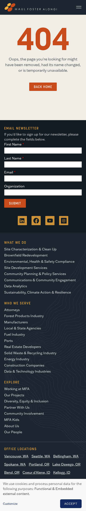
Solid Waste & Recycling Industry (30, 353)
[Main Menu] (77, 7)
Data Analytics (15, 286)
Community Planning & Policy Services (35, 274)
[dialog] (43, 495)
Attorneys (12, 310)
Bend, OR (11, 472)
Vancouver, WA (16, 456)
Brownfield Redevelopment (26, 255)
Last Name (12, 158)
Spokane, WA (15, 464)
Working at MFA (16, 389)
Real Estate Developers (22, 347)
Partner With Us (16, 407)
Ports (8, 341)
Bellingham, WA (65, 456)
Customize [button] (10, 504)
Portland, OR (39, 464)
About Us (11, 426)
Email (8, 172)
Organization (14, 186)
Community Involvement (24, 413)
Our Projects (14, 395)
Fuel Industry (14, 334)
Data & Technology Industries (27, 371)
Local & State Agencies (22, 328)
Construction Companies (24, 365)
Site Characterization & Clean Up (30, 249)
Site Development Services (25, 268)
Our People (13, 432)
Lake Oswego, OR (66, 464)
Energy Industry (16, 359)
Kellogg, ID (61, 472)
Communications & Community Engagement (40, 280)
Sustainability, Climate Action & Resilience (37, 292)
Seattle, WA (41, 456)
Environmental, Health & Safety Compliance (39, 261)
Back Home (43, 87)
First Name (13, 144)
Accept (70, 504)
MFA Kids (11, 420)
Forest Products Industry (24, 316)
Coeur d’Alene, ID (36, 472)
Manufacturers (16, 322)
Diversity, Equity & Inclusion (26, 401)
